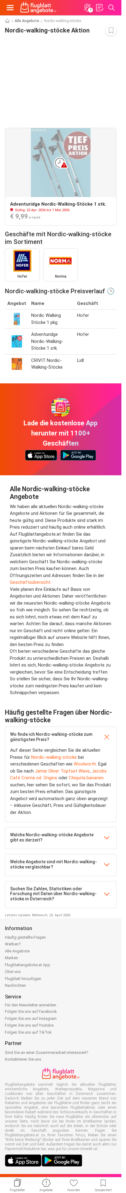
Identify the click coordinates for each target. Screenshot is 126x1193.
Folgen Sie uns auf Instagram (31, 1018)
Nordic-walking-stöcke (54, 757)
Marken (11, 958)
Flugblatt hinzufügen (23, 978)
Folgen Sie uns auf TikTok (28, 1032)
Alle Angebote (27, 21)
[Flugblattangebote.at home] (38, 7)
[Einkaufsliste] (99, 8)
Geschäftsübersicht (30, 582)
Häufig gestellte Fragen (25, 937)
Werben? (13, 944)
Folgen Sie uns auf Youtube (29, 1025)
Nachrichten (15, 985)
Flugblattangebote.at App (27, 965)
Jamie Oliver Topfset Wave (62, 771)
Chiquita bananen (86, 778)
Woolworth (85, 764)
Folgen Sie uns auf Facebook (31, 1011)
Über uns (13, 971)
